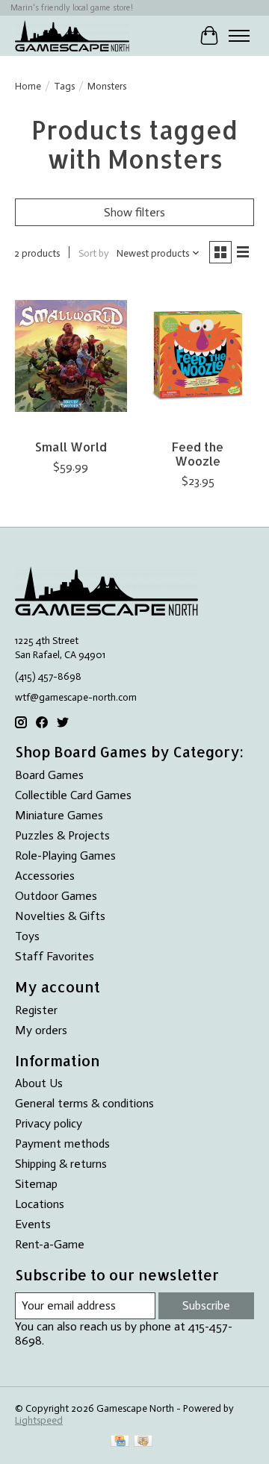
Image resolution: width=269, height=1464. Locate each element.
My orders (41, 1030)
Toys (27, 936)
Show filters (134, 212)
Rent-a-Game (49, 1244)
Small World (71, 446)
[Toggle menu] (239, 36)
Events (33, 1224)
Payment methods (62, 1143)
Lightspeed (39, 1420)
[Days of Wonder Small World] (71, 355)
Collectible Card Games (73, 795)
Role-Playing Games (65, 855)
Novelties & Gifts (60, 916)
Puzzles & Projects (62, 835)
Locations (39, 1204)
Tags (64, 86)
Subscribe (206, 1305)
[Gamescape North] (72, 35)
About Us (39, 1083)
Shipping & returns (61, 1164)
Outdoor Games (56, 896)
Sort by (93, 253)
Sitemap (36, 1184)
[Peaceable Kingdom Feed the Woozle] (198, 355)
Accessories (45, 876)
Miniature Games (59, 815)
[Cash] (143, 1442)
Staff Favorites (54, 956)
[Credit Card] (120, 1442)
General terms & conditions (84, 1103)
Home (28, 86)
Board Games (49, 775)
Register (36, 1010)
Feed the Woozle (197, 454)
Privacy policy (48, 1123)
